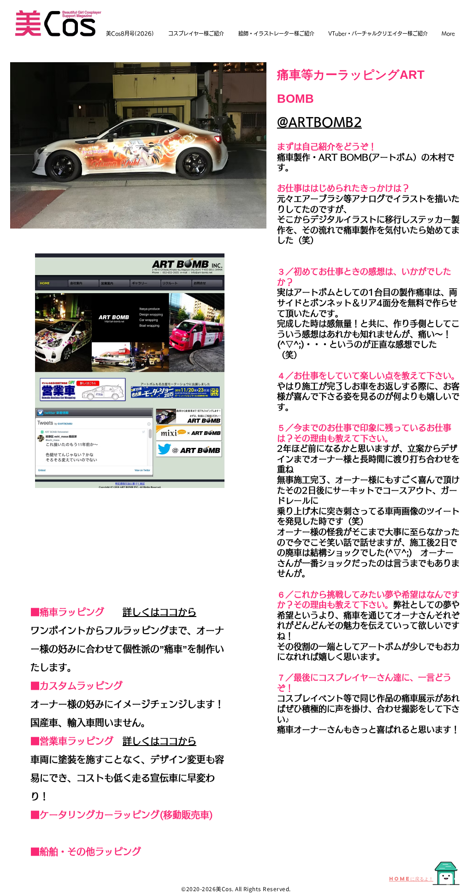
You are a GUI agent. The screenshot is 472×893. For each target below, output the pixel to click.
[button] (138, 145)
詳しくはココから (159, 612)
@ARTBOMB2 (319, 122)
